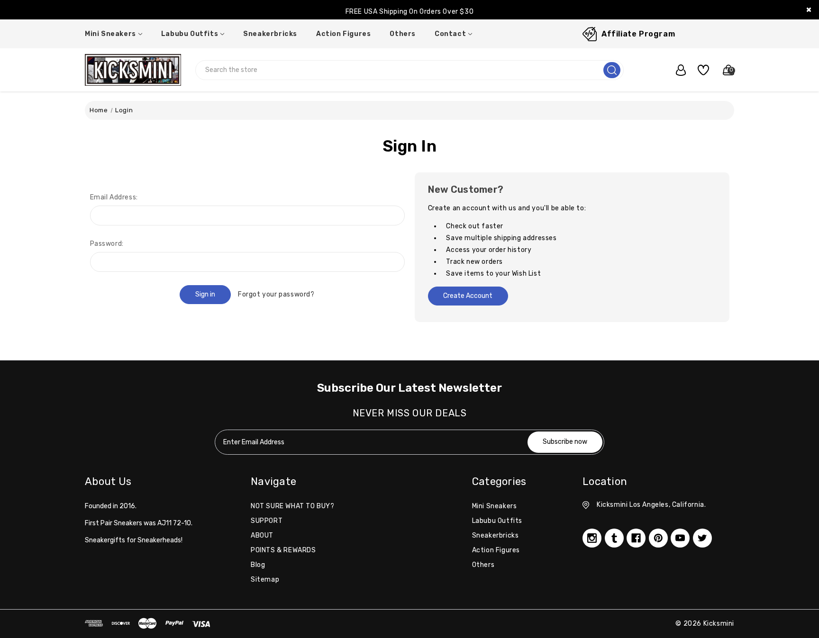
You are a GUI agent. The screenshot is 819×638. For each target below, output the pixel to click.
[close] (808, 9)
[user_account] (675, 70)
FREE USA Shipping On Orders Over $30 (410, 10)
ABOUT (262, 535)
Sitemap (265, 579)
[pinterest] (658, 538)
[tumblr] (614, 538)
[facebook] (636, 538)
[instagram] (591, 538)
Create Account (467, 296)
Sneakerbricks (270, 34)
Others (403, 34)
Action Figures (343, 34)
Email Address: (114, 197)
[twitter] (702, 538)
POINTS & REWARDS (283, 550)
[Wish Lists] (699, 70)
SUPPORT (266, 521)
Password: (107, 244)
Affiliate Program (638, 33)
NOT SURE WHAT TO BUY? (293, 506)
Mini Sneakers (110, 34)
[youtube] (680, 538)
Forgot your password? (276, 294)
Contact (450, 34)
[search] (611, 70)
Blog (258, 565)
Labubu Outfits (189, 34)
